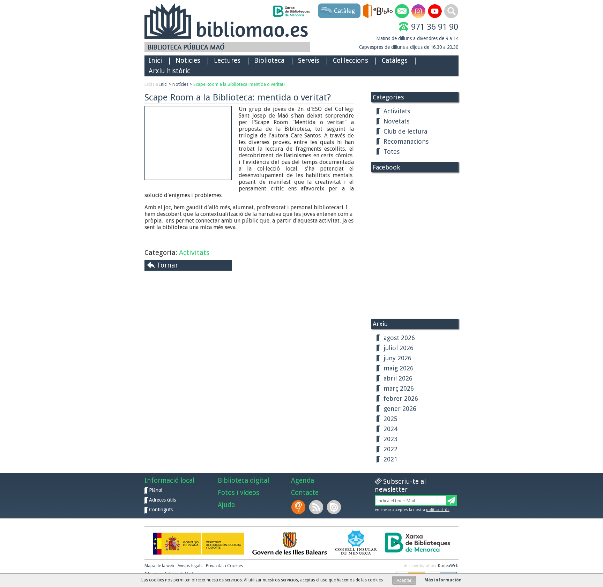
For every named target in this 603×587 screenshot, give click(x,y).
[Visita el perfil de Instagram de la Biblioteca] (418, 11)
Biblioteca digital (243, 480)
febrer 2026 (401, 398)
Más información (443, 580)
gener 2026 (400, 408)
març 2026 (399, 388)
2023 (390, 439)
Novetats (396, 121)
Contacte (305, 493)
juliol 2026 (399, 348)
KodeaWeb (448, 565)
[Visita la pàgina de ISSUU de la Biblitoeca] (334, 507)
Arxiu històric (169, 71)
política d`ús (437, 509)
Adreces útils (162, 500)
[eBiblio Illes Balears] (378, 10)
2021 (390, 459)
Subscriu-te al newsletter (400, 485)
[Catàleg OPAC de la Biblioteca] (339, 10)
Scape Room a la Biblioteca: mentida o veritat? (239, 84)
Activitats (194, 252)
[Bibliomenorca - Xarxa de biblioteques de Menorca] (291, 11)
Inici (155, 61)
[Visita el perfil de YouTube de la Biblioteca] (435, 11)
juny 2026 (397, 358)
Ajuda (226, 505)
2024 (390, 428)
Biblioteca (269, 61)
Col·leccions (350, 61)
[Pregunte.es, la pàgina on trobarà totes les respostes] (299, 507)
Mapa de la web (159, 565)
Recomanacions (406, 141)
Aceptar (404, 580)
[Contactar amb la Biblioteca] (402, 11)
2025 (390, 418)
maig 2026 (399, 368)
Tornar (167, 265)
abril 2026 (398, 378)
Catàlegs (395, 61)
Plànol (155, 490)
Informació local (169, 480)
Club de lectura (405, 131)
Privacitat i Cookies (224, 565)
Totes (392, 151)
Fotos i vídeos (238, 493)
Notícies (180, 84)
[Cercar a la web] (451, 11)
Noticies (188, 61)
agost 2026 (399, 337)
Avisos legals (190, 565)
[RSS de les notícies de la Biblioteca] (317, 507)
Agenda (302, 480)
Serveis (308, 61)
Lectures (227, 61)
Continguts (161, 509)
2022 (390, 449)
